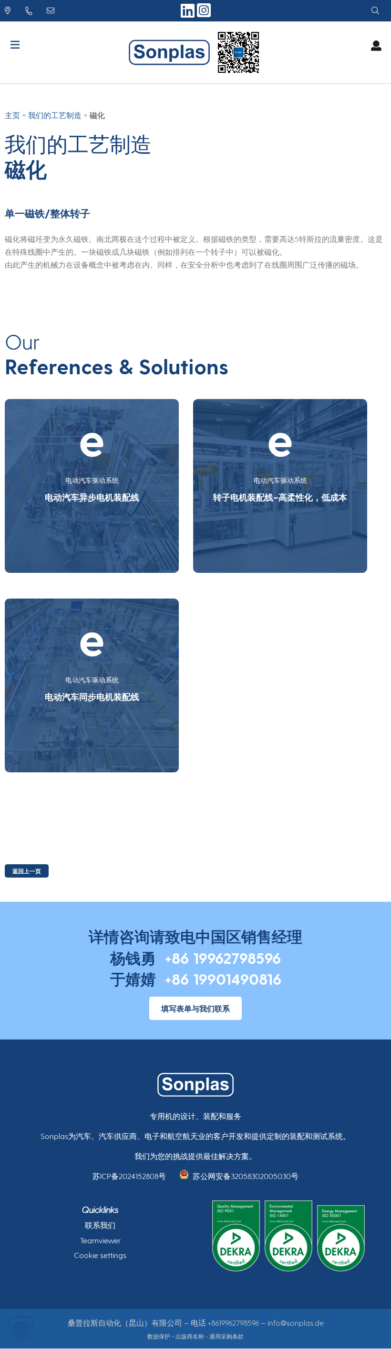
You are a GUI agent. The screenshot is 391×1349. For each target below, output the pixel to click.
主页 (12, 115)
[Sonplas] (172, 52)
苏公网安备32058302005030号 (245, 1175)
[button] (21, 1328)
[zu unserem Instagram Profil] (204, 15)
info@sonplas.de (296, 1322)
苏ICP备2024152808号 (129, 1175)
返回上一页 (26, 871)
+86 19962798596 (223, 958)
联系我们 (100, 1224)
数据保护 (158, 1336)
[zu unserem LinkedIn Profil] (189, 14)
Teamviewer (100, 1240)
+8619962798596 (233, 1322)
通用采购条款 (226, 1336)
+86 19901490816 (223, 978)
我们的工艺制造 (55, 115)
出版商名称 (189, 1336)
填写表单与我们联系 (195, 1008)
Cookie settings (100, 1254)
